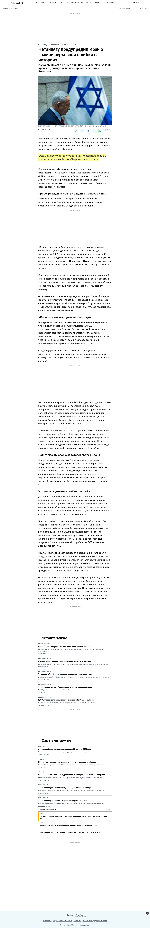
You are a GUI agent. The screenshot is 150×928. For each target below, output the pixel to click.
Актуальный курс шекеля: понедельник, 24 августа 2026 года (64, 788)
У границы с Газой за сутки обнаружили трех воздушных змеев (65, 674)
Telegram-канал (79, 159)
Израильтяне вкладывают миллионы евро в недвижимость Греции (67, 762)
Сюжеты (88, 3)
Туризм (41, 759)
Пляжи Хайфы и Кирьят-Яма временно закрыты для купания (64, 647)
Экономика (43, 746)
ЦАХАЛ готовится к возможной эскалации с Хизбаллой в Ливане (66, 700)
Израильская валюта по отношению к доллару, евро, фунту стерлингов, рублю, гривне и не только (71, 752)
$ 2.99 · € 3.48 (142, 8)
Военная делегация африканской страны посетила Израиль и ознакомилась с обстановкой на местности (73, 664)
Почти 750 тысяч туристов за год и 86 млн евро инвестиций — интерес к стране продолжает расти (71, 765)
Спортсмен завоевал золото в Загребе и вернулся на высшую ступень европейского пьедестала (70, 778)
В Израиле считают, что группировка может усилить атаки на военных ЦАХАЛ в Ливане (67, 703)
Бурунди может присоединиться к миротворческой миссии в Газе (67, 661)
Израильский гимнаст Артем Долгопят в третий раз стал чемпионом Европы (71, 775)
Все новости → (45, 837)
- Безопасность (57, 45)
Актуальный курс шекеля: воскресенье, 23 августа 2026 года (64, 749)
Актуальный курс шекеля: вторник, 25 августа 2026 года (62, 801)
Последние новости (45, 3)
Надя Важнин (44, 129)
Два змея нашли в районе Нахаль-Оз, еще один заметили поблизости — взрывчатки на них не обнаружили (73, 677)
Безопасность (44, 644)
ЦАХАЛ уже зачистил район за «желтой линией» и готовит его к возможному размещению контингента (72, 690)
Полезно (70, 3)
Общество (59, 3)
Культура (79, 3)
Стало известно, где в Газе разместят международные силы (65, 687)
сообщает (57, 149)
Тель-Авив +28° (127, 8)
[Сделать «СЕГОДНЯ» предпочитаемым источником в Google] (105, 131)
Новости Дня (108, 3)
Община (97, 3)
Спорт (41, 772)
